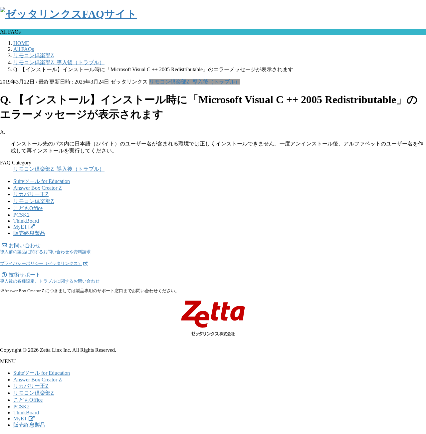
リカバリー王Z (31, 194)
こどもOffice (28, 208)
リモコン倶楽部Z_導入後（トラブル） (194, 82)
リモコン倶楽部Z (33, 201)
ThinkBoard (26, 221)
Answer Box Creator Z (37, 188)
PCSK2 (21, 215)
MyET (21, 227)
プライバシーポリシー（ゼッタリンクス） (41, 263)
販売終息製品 (29, 233)
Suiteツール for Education (41, 181)
